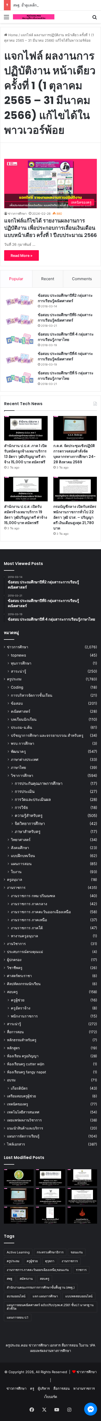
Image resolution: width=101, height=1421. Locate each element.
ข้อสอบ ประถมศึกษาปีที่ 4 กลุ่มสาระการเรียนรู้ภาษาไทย (66, 337)
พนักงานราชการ (24, 1016)
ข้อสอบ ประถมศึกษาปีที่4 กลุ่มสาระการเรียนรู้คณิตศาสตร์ (65, 356)
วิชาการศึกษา (22, 775)
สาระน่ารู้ (18, 671)
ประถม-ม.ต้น (21, 727)
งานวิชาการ (16, 944)
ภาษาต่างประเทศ (24, 759)
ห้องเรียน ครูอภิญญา (23, 1056)
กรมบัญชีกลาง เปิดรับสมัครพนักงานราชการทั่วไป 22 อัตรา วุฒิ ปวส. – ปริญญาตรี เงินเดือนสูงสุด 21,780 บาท (74, 517)
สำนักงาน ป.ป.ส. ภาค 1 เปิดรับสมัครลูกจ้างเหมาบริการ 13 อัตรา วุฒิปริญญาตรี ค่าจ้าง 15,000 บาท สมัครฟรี (25, 454)
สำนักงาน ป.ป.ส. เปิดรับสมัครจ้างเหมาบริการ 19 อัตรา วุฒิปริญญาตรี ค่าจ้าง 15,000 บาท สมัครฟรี (25, 514)
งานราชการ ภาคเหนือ (29, 920)
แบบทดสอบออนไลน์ (78, 1296)
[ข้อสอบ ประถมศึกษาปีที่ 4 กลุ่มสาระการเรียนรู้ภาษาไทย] (19, 339)
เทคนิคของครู (17, 1104)
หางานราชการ (84, 1388)
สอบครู (12, 992)
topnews (18, 655)
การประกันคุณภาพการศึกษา (38, 783)
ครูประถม (14, 679)
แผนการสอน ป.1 (17, 1317)
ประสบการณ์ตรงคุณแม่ (25, 952)
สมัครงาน (26, 1279)
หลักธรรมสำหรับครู (21, 1040)
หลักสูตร (13, 1048)
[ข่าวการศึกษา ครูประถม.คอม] (33, 16)
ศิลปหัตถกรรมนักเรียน (23, 984)
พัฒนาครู (18, 751)
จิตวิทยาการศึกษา (30, 823)
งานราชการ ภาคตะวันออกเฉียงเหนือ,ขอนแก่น (38, 1270)
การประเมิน (24, 791)
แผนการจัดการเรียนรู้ (23, 1136)
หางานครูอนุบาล (24, 936)
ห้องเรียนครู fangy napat (26, 1072)
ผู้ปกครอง (14, 960)
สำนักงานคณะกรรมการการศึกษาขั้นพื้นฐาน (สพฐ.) (41, 1287)
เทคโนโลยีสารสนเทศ (23, 1112)
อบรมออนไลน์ (16, 1296)
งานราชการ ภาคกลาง (29, 904)
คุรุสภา (49, 1261)
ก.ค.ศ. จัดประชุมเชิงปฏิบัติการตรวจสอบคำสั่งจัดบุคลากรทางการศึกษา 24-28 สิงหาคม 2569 (74, 454)
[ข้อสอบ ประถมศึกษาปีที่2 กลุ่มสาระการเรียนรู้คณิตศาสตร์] (19, 300)
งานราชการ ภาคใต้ (27, 928)
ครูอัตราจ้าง (20, 1008)
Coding (17, 687)
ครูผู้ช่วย (17, 1000)
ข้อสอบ (17, 703)
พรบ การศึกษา (22, 743)
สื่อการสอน (15, 1032)
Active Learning (18, 1252)
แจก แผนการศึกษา (45, 1296)
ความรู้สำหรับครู (28, 815)
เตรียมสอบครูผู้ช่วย (21, 1096)
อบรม (11, 1080)
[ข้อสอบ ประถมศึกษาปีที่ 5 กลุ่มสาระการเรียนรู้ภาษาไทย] (19, 377)
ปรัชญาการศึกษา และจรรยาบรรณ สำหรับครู (47, 735)
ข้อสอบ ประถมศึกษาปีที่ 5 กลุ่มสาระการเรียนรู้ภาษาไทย (65, 375)
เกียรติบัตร (19, 1088)
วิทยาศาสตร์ (21, 839)
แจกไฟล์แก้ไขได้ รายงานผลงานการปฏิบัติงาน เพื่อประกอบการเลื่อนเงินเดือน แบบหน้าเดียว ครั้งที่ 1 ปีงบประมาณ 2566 (50, 228)
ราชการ (81, 1270)
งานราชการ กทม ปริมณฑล (33, 896)
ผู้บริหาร (44, 1388)
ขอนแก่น (77, 1252)
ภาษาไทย (18, 767)
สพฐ (9, 1279)
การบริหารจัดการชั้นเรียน (31, 695)
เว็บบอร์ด (50, 1397)
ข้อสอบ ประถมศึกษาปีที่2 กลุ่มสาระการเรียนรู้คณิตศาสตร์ (65, 298)
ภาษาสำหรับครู (27, 831)
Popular (16, 278)
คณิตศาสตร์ (20, 711)
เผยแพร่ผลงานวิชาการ (24, 1120)
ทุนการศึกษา (21, 663)
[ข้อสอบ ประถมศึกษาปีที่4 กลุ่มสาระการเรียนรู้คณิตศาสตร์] (19, 358)
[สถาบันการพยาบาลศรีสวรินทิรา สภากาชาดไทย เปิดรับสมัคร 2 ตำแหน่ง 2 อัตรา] (82, 1177)
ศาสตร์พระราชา (19, 976)
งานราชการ (16, 888)
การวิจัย (21, 807)
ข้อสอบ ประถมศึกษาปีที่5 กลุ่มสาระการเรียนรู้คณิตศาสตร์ (65, 317)
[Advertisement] (50, 76)
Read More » (21, 255)
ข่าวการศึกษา (17, 213)
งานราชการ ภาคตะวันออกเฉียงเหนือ (41, 912)
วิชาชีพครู (14, 968)
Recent (47, 278)
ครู (32, 1388)
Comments (82, 278)
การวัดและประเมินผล (33, 799)
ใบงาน (16, 871)
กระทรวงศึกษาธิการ (50, 1252)
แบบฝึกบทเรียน (23, 855)
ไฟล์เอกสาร (16, 1144)
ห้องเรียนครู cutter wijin (25, 1064)
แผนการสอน (21, 863)
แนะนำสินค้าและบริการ (25, 1128)
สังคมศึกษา (20, 847)
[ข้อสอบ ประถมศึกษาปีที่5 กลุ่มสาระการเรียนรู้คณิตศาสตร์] (19, 319)
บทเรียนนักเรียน (24, 719)
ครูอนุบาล (14, 879)
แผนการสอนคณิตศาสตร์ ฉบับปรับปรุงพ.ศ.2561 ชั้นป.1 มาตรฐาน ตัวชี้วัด (50, 1307)
